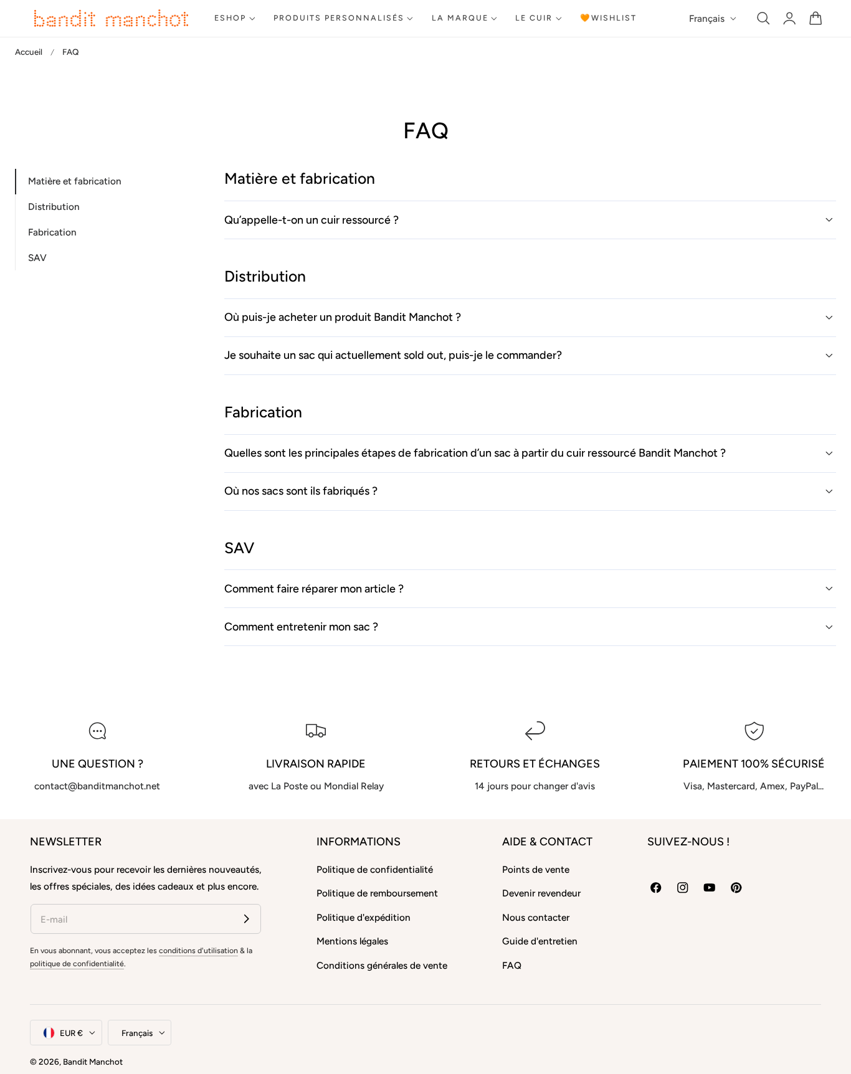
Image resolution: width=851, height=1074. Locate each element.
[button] (763, 18)
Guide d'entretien (540, 942)
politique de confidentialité (77, 963)
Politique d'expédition (363, 917)
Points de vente (535, 869)
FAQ (511, 965)
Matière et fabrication (74, 182)
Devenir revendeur (541, 894)
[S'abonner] (246, 918)
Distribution (54, 207)
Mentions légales (352, 942)
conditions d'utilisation (198, 950)
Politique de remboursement (377, 894)
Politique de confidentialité (374, 869)
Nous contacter (535, 917)
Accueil (28, 52)
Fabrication (52, 233)
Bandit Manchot (93, 1062)
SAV (37, 258)
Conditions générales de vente (381, 965)
